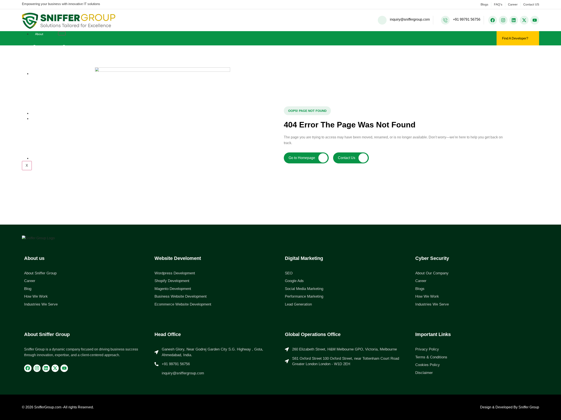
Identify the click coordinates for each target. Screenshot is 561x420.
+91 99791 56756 (466, 19)
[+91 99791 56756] (445, 20)
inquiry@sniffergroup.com (410, 19)
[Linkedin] (513, 20)
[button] (307, 110)
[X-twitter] (524, 20)
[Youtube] (534, 20)
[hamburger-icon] (62, 33)
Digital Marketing (304, 258)
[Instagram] (503, 20)
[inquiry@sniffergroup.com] (382, 20)
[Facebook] (492, 20)
